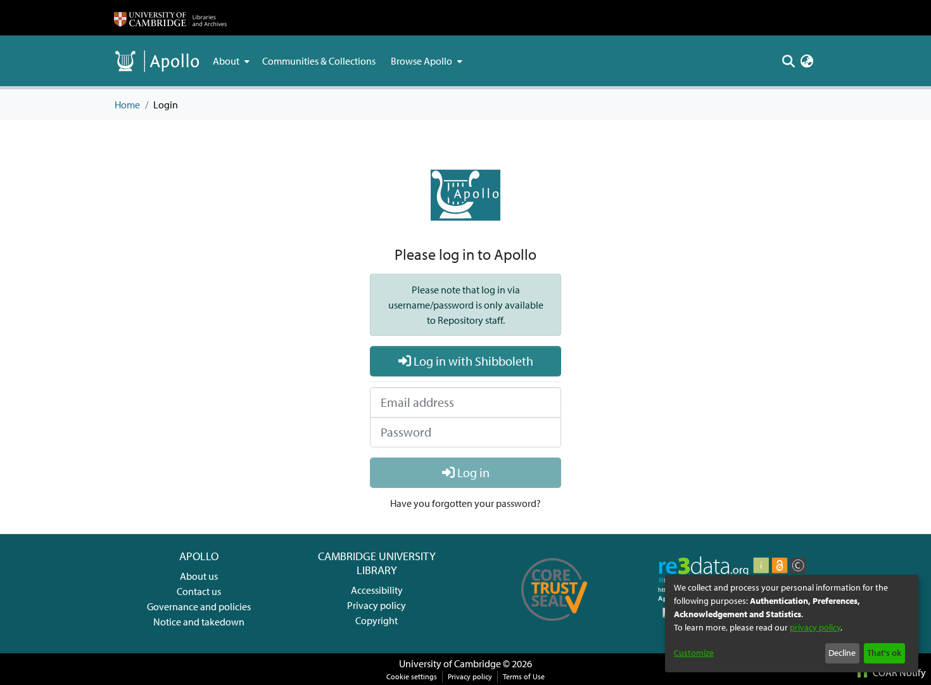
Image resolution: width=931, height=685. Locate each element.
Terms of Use (524, 676)
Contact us (199, 591)
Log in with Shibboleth (472, 361)
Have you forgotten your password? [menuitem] (465, 503)
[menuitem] (230, 60)
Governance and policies (199, 606)
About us (199, 576)
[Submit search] (788, 60)
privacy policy (815, 627)
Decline (842, 652)
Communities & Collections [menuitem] (319, 60)
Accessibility (377, 590)
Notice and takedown (198, 621)
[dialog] (791, 623)
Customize (694, 652)
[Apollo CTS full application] (554, 625)
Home (127, 104)
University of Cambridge (450, 663)
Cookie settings (411, 676)
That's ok (884, 652)
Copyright (376, 620)
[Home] (170, 17)
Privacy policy (376, 605)
